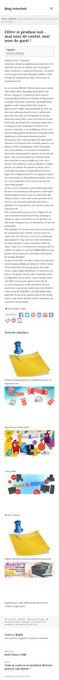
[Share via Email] (19, 320)
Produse (41, 619)
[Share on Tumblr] (51, 315)
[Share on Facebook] (21, 315)
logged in (23, 638)
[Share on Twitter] (27, 315)
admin (22, 619)
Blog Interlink (16, 8)
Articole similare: (15, 53)
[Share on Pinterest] (33, 315)
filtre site (33, 624)
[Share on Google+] (45, 315)
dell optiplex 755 (22, 624)
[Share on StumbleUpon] (13, 320)
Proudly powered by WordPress (18, 676)
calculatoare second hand (31, 622)
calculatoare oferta (12, 622)
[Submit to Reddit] (7, 320)
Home (4, 18)
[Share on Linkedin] (39, 315)
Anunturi (12, 18)
